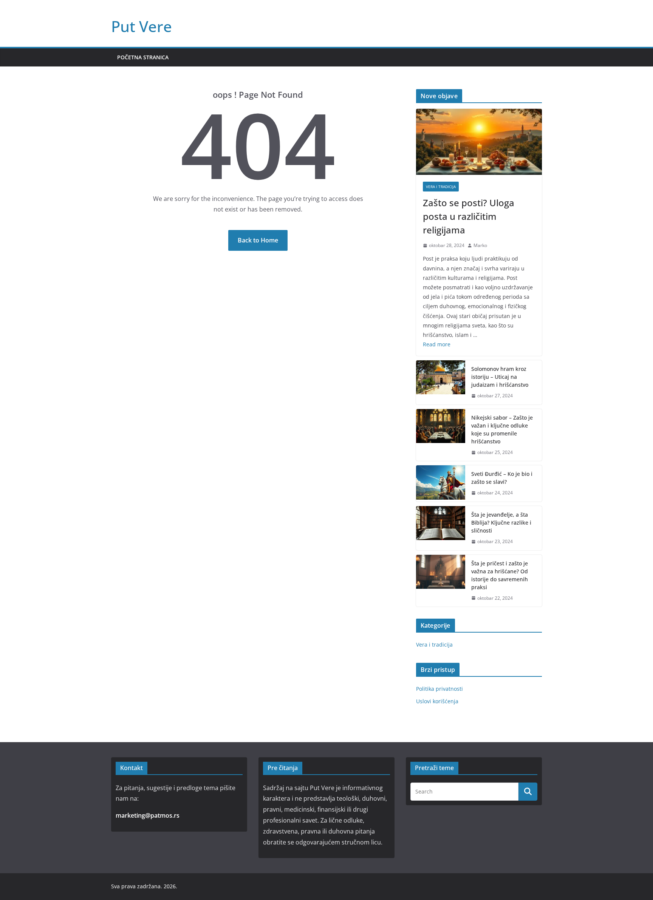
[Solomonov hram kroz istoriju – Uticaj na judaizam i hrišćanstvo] (440, 382)
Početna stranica (143, 57)
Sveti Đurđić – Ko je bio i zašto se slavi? (501, 477)
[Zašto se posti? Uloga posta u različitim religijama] (479, 142)
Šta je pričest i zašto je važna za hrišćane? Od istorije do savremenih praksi (499, 575)
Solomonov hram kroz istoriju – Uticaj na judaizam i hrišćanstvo (499, 376)
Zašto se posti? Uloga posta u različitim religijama (468, 216)
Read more (436, 344)
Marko (480, 245)
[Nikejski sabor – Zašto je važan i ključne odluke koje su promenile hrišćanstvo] (440, 435)
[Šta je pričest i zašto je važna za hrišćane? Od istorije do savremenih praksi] (440, 581)
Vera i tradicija (441, 186)
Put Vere (141, 26)
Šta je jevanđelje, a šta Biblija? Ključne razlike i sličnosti (501, 522)
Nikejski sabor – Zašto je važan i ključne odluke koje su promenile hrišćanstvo (502, 429)
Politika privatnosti (439, 688)
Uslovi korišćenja (437, 701)
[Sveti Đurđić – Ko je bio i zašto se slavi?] (440, 483)
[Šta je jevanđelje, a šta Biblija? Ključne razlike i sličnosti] (440, 528)
